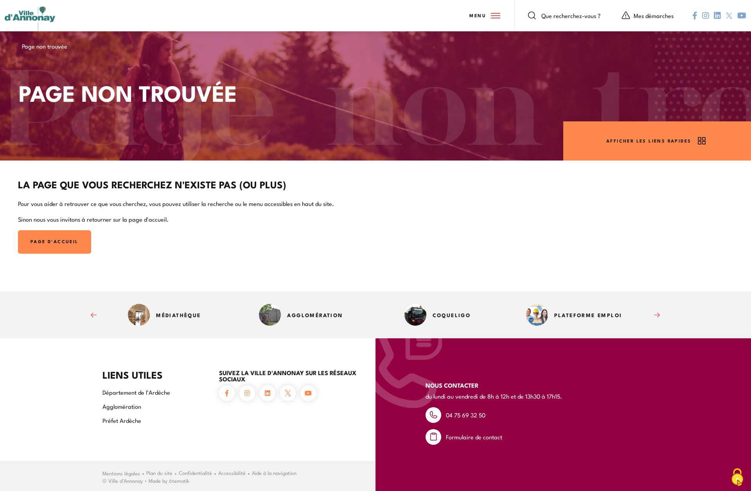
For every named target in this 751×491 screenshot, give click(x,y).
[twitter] (729, 16)
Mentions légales (121, 473)
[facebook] (694, 16)
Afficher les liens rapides (648, 140)
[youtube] (741, 16)
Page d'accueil (55, 241)
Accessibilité (232, 472)
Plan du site (159, 472)
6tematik (179, 480)
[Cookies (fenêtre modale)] (737, 477)
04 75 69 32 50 (465, 415)
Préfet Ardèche (121, 420)
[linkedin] (717, 16)
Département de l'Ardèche (136, 392)
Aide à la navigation (274, 472)
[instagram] (705, 16)
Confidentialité (195, 472)
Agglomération (121, 406)
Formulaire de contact (474, 437)
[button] (484, 15)
